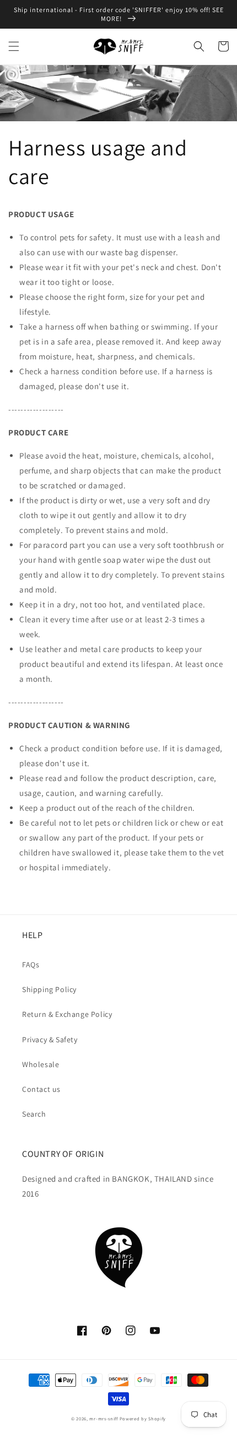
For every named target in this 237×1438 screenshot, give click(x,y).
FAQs (30, 965)
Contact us (41, 1089)
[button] (14, 46)
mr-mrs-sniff (103, 1418)
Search (34, 1114)
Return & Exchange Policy (67, 1014)
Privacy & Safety (50, 1039)
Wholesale (40, 1064)
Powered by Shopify (143, 1418)
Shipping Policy (49, 989)
